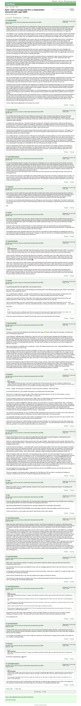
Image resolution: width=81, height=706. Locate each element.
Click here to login (11, 699)
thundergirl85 (13, 14)
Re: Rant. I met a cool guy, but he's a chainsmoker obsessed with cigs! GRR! (24, 111)
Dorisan (10, 374)
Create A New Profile (71, 1)
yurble (9, 212)
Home (6, 6)
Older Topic (18, 688)
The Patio (12, 6)
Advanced (72, 10)
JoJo (9, 480)
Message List (18, 17)
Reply (66, 105)
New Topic (26, 17)
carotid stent (37, 395)
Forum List (9, 17)
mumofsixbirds (12, 110)
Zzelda (9, 280)
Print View (38, 691)
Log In (61, 1)
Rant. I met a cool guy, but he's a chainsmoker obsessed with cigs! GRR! (23, 22)
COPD (21, 391)
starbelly (10, 187)
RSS (45, 691)
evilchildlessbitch (13, 157)
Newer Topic (10, 688)
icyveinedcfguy (12, 431)
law (8, 495)
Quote (72, 105)
